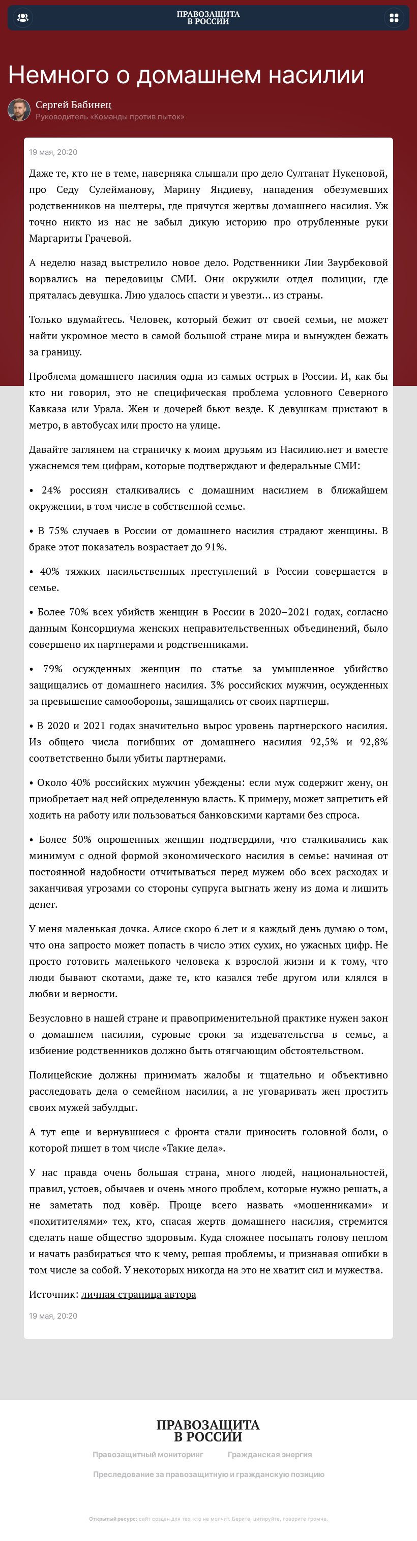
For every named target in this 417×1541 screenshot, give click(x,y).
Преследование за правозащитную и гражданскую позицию (208, 1474)
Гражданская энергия (270, 1454)
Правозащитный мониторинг (148, 1454)
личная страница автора (138, 1294)
